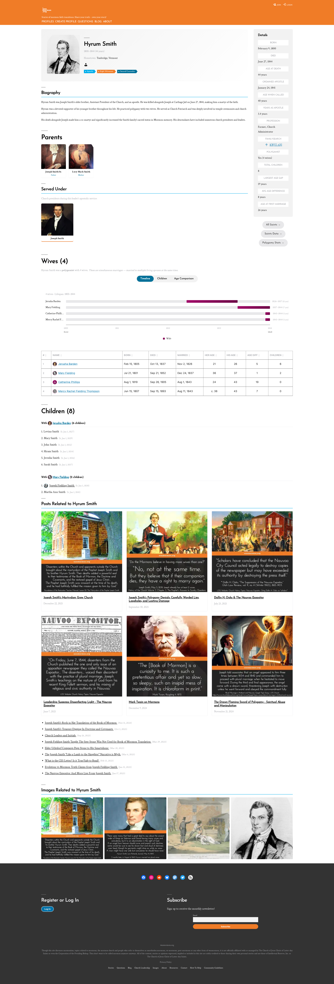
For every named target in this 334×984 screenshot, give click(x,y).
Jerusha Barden (53, 301)
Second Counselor (127, 71)
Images (156, 968)
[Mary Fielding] (55, 373)
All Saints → (273, 224)
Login (289, 5)
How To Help (195, 968)
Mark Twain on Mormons (144, 702)
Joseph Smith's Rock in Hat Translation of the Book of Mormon (81, 723)
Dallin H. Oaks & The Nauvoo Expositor (239, 597)
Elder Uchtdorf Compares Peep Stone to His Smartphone (77, 748)
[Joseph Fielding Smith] (46, 486)
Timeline (145, 278)
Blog (98, 21)
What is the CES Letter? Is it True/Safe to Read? (72, 761)
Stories (111, 968)
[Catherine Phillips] (55, 382)
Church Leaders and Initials (60, 735)
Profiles (48, 21)
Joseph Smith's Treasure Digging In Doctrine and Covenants (79, 729)
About (107, 21)
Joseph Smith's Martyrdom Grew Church (68, 597)
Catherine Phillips (55, 313)
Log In (47, 909)
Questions (85, 21)
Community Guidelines (213, 968)
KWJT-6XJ (276, 144)
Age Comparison (184, 278)
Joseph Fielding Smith (62, 485)
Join (278, 5)
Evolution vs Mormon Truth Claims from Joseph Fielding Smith (81, 767)
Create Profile (65, 21)
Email (195, 915)
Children (162, 278)
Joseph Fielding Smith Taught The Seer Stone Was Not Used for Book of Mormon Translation (98, 742)
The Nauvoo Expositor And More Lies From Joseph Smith (78, 773)
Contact (184, 968)
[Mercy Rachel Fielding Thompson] (55, 391)
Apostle (90, 71)
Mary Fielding (53, 307)
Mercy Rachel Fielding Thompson (55, 319)
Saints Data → (273, 233)
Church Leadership (142, 968)
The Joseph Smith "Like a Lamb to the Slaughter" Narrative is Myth (83, 754)
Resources (174, 968)
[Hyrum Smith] (262, 828)
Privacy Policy (165, 962)
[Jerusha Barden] (55, 364)
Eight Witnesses (106, 71)
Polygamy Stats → (273, 242)
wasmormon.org (167, 945)
